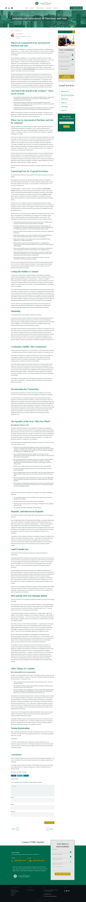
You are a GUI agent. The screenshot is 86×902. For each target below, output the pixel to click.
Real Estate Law (14, 889)
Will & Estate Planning (15, 891)
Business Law (13, 892)
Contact (12, 895)
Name (12, 797)
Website (13, 811)
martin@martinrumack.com (50, 896)
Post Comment (49, 822)
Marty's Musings (31, 889)
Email (12, 804)
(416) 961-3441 (20, 860)
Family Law (13, 893)
